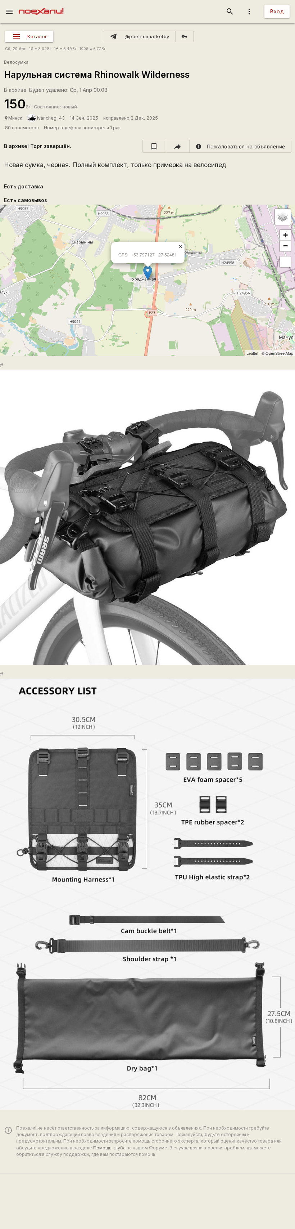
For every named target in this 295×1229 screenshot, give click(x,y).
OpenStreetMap (279, 353)
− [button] (285, 245)
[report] (240, 146)
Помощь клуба (109, 1147)
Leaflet (252, 353)
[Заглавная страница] (41, 5)
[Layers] (283, 217)
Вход (277, 11)
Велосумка (16, 62)
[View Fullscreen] (285, 261)
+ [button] (285, 235)
